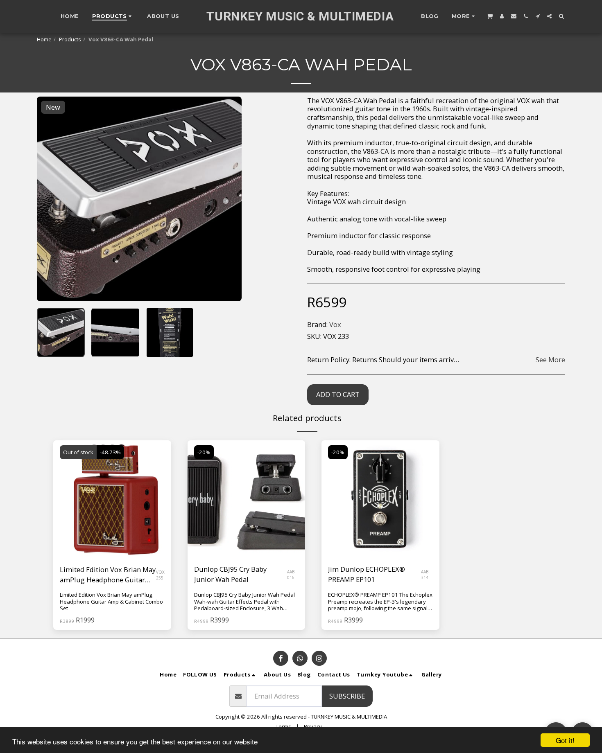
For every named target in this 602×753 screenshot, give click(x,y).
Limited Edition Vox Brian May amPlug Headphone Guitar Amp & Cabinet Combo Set (108, 575)
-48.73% (110, 452)
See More (550, 360)
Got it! (565, 740)
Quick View (112, 538)
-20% (203, 452)
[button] (490, 16)
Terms (283, 726)
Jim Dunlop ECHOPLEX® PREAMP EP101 (366, 574)
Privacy (313, 726)
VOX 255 (160, 575)
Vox (335, 324)
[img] (247, 499)
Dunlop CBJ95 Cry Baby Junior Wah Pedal (230, 574)
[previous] (50, 199)
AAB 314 (424, 574)
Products (70, 39)
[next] (229, 199)
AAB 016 (290, 574)
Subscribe (347, 696)
